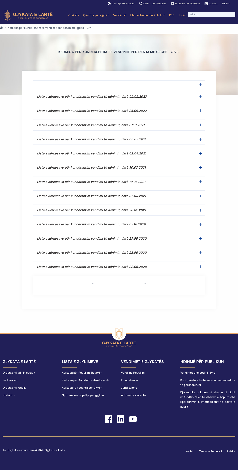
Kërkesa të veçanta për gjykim (82, 388)
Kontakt (213, 3)
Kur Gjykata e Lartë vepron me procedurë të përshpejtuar (207, 382)
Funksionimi (10, 380)
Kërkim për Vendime (154, 3)
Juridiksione (129, 388)
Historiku (9, 395)
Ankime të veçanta (133, 395)
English (226, 3)
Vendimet (119, 15)
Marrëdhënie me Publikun (147, 15)
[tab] (30, 363)
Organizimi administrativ (19, 373)
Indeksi (231, 451)
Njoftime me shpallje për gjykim (83, 395)
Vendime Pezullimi (133, 373)
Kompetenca (129, 380)
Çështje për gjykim (96, 15)
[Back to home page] (119, 334)
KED (171, 15)
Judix (182, 15)
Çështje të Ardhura (123, 3)
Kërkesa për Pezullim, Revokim (82, 373)
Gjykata (73, 15)
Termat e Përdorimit (211, 451)
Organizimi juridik (14, 388)
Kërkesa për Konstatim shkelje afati (85, 380)
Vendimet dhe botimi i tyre (198, 373)
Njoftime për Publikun (187, 3)
